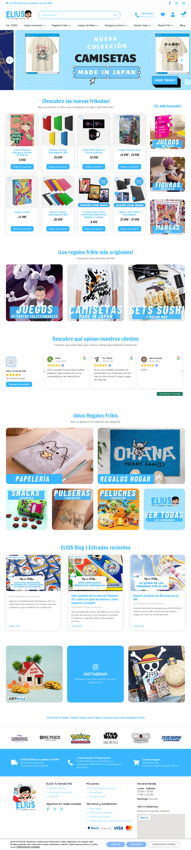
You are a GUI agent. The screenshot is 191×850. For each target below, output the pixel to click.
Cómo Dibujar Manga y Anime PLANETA (22, 152)
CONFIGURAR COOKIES (28, 847)
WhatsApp (147, 13)
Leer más (14, 625)
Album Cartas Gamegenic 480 (57, 151)
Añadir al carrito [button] (94, 166)
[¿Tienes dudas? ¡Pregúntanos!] (70, 762)
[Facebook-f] (169, 3)
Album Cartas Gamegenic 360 (57, 213)
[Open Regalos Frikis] (70, 25)
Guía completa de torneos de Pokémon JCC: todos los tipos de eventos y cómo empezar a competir (94, 599)
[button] (9, 60)
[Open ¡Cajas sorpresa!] (44, 25)
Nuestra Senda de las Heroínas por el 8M (155, 597)
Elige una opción (22, 166)
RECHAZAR (136, 844)
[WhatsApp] (137, 15)
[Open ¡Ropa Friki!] (172, 25)
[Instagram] (183, 3)
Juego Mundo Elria (129, 149)
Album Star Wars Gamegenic (129, 213)
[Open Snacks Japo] (150, 25)
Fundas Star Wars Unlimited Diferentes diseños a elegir (93, 214)
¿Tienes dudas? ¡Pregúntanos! (94, 757)
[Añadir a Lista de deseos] (9, 117)
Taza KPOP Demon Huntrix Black (93, 151)
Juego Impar (22, 212)
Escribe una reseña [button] (19, 384)
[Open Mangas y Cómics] (126, 25)
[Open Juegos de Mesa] (97, 25)
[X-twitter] (176, 3)
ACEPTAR (115, 844)
